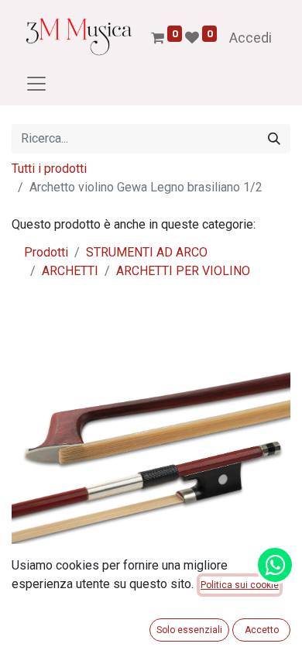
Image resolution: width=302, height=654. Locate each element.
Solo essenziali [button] (189, 630)
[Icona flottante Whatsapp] (275, 565)
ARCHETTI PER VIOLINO (183, 270)
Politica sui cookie (240, 585)
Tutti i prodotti (49, 168)
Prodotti (46, 252)
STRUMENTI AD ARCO (147, 252)
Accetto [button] (262, 630)
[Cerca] (274, 138)
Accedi (250, 37)
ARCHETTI (70, 270)
